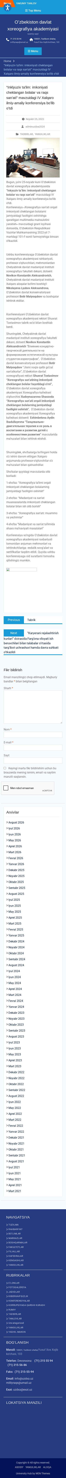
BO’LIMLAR (14, 1233)
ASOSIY (19, 1467)
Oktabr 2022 (16, 1084)
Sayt (6, 755)
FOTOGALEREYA (17, 1287)
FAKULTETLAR (16, 1247)
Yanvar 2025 (16, 935)
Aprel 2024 (15, 989)
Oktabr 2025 (16, 882)
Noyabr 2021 (16, 1143)
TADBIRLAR (26, 134)
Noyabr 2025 (16, 876)
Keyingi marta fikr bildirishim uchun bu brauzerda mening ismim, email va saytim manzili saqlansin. (30, 772)
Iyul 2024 (14, 971)
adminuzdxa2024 (35, 126)
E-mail (8, 742)
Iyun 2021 (14, 1173)
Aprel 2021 (15, 1185)
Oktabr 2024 (16, 953)
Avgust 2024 (16, 965)
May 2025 (14, 911)
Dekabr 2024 (16, 941)
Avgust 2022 (16, 1096)
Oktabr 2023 (16, 1024)
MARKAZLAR (15, 1238)
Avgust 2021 (16, 1161)
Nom (8, 729)
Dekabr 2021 (16, 1137)
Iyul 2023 (14, 1042)
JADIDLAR (14, 1292)
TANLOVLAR (15, 1318)
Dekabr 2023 (16, 1012)
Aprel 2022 (15, 1113)
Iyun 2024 (14, 977)
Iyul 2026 (14, 828)
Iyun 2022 (14, 1102)
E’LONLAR (13, 1283)
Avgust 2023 (16, 1036)
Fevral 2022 (15, 1125)
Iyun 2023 (14, 1048)
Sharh (8, 688)
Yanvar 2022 (16, 1131)
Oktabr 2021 (16, 1149)
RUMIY (12, 1309)
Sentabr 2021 (16, 1155)
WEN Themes (43, 1473)
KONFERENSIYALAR (19, 1300)
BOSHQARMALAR (17, 1242)
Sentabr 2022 (16, 1090)
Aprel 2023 (15, 1060)
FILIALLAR (14, 1251)
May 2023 (14, 1054)
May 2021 (14, 1179)
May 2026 (14, 840)
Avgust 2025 (16, 894)
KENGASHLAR (16, 1260)
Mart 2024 (14, 995)
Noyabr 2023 (16, 1018)
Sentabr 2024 (16, 959)
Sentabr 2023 (16, 1030)
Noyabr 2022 (16, 1078)
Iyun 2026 (14, 834)
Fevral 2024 (15, 1001)
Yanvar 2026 (16, 864)
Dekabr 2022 (16, 1072)
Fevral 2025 (15, 929)
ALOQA (47, 1467)
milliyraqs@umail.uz (19, 42)
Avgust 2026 (16, 822)
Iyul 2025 (14, 899)
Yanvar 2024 (16, 1006)
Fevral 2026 (15, 858)
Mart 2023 (14, 1066)
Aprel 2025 (15, 917)
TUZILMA (13, 1224)
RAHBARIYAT (15, 1229)
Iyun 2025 (14, 905)
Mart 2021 (14, 1191)
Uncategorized (16, 1323)
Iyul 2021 (14, 1167)
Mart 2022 (14, 1119)
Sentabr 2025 (16, 888)
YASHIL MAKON (17, 1332)
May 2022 (14, 1108)
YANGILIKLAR (42, 134)
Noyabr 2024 (16, 947)
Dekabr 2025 (16, 870)
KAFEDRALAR (15, 1256)
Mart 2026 (14, 852)
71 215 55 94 (15, 39)
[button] (7, 7)
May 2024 (14, 983)
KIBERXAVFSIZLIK (18, 1296)
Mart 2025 (14, 923)
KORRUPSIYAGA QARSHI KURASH (26, 1305)
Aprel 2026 (15, 846)
